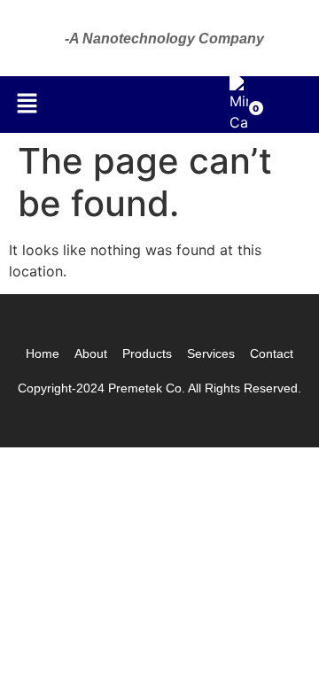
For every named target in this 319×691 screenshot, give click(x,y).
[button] (26, 104)
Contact (271, 353)
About (90, 353)
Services (211, 353)
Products (147, 353)
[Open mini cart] (239, 122)
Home (42, 353)
